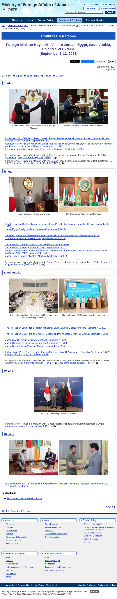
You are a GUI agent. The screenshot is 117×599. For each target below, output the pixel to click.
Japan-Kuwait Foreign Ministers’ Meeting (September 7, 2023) (36, 340)
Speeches (49, 531)
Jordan (7, 75)
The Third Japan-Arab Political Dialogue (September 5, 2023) (35, 238)
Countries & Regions (18, 25)
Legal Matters (10, 585)
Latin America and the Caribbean (19, 567)
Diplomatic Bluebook (92, 524)
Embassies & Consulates (16, 537)
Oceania (9, 561)
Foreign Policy (89, 520)
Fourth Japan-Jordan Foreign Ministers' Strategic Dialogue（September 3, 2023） (46, 149)
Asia (8, 558)
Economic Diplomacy (93, 536)
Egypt (19, 75)
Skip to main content (84, 4)
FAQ (97, 4)
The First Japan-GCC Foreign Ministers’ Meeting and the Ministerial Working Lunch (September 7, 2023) (57, 334)
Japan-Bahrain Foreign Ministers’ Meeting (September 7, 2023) (36, 343)
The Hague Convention (55, 570)
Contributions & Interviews (56, 534)
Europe (9, 570)
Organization (11, 531)
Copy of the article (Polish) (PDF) (34, 426)
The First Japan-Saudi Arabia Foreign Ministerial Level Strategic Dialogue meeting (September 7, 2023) (56, 327)
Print (112, 61)
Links (112, 4)
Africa (8, 577)
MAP (95, 591)
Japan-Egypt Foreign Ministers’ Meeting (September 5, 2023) (35, 229)
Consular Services (53, 553)
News (46, 520)
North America (12, 564)
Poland (47, 75)
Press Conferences (53, 527)
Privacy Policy (37, 585)
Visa (47, 558)
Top (3, 25)
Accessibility (23, 585)
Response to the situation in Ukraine (24, 498)
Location (9, 534)
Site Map (104, 4)
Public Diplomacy (91, 539)
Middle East (11, 574)
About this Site (12, 544)
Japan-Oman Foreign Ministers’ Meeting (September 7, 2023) (35, 346)
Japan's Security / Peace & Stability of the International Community (99, 528)
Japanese (91, 8)
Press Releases (51, 524)
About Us (9, 520)
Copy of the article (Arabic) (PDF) (34, 157)
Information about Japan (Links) (58, 567)
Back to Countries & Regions (16, 511)
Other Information (52, 537)
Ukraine (60, 75)
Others (87, 542)
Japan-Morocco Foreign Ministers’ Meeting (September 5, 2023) (37, 244)
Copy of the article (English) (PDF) (41, 163)
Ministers (10, 524)
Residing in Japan (52, 561)
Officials (9, 527)
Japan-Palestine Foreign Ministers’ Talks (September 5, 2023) (35, 247)
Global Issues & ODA (92, 533)
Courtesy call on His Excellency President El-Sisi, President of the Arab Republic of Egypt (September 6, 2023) (57, 225)
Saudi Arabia (33, 75)
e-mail (102, 61)
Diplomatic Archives (14, 540)
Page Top (110, 506)
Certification (50, 564)
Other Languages (107, 8)
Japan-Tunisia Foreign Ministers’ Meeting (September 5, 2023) (36, 256)
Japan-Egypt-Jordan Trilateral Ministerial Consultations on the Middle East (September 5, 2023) (52, 235)
